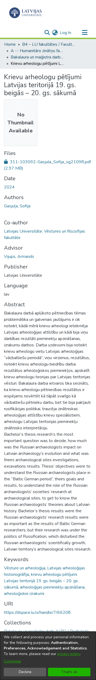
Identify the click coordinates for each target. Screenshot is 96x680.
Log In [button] (66, 33)
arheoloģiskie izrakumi (24, 594)
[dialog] (48, 656)
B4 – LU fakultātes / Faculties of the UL (48, 44)
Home (10, 44)
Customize (12, 661)
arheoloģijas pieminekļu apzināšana (52, 587)
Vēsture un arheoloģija (24, 568)
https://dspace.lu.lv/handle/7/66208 (37, 612)
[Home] (25, 12)
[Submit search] (47, 33)
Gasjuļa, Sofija (17, 206)
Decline (25, 671)
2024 (9, 187)
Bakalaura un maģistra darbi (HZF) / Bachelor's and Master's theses (37, 57)
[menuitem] (54, 33)
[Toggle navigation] (84, 33)
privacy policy (68, 653)
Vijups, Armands (19, 256)
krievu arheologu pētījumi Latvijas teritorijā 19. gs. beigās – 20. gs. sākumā (41, 581)
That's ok (69, 671)
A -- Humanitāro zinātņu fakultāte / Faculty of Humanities (37, 51)
